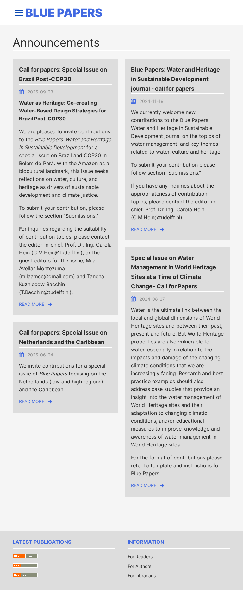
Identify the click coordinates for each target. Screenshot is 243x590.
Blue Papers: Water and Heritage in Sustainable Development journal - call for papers (175, 79)
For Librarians (142, 575)
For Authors (139, 566)
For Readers (140, 556)
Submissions (80, 216)
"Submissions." (183, 173)
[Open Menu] (19, 12)
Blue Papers (64, 12)
